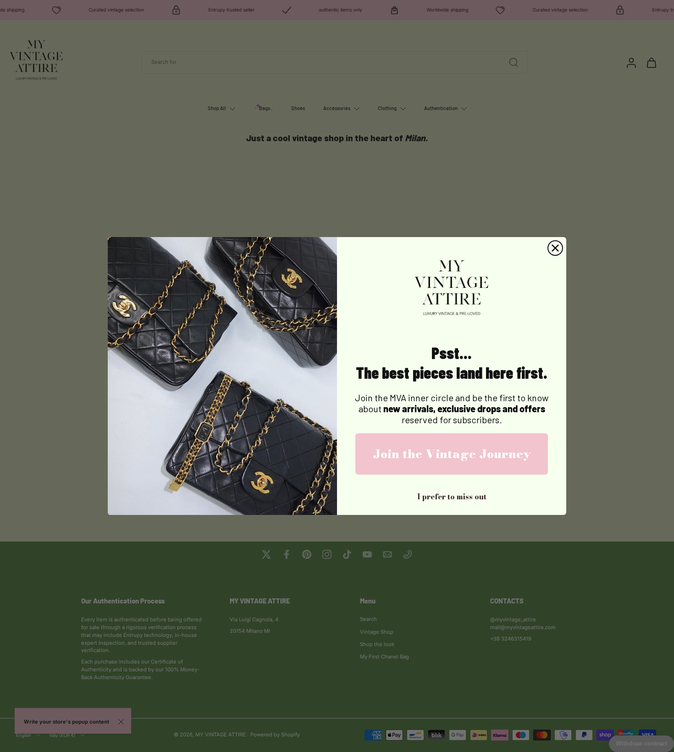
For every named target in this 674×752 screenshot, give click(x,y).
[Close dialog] (555, 248)
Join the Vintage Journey (452, 454)
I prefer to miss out (451, 496)
